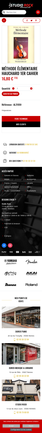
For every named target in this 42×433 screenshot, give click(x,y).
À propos (7, 236)
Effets (29, 187)
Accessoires (31, 179)
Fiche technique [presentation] (21, 118)
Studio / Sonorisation (12, 191)
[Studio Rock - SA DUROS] (21, 5)
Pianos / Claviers (10, 183)
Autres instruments (11, 187)
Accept (11, 426)
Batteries (30, 175)
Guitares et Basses (11, 175)
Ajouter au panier (10, 93)
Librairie (30, 183)
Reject (31, 426)
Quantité (6, 88)
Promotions (31, 191)
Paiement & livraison (12, 223)
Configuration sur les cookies (21, 429)
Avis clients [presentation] (21, 124)
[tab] (21, 119)
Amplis (6, 179)
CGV (5, 227)
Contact (7, 220)
